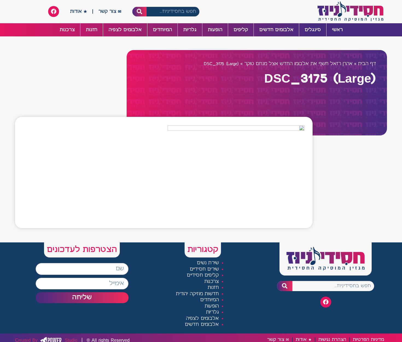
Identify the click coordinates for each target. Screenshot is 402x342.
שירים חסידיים (204, 269)
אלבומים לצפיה (125, 29)
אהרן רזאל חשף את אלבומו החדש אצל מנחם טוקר (298, 63)
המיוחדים (162, 29)
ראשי (337, 29)
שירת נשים (208, 263)
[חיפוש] (139, 11)
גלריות (190, 29)
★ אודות (78, 11)
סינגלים (313, 29)
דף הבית (367, 63)
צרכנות (67, 29)
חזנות (91, 29)
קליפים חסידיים (203, 275)
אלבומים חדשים (276, 29)
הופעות (215, 29)
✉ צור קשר (109, 11)
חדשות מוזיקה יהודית (197, 294)
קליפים (241, 29)
